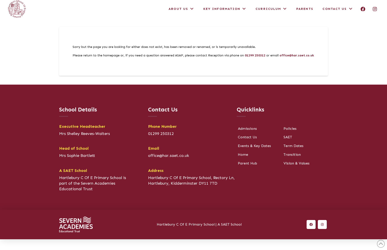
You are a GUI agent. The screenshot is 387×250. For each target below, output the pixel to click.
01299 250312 (255, 55)
